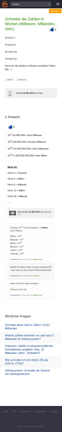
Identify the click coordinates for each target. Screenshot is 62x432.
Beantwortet (23, 212)
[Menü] (58, 4)
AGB (5, 411)
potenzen (22, 80)
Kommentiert (15, 259)
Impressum (26, 411)
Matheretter (37, 259)
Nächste (55, 11)
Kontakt (54, 411)
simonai (47, 212)
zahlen (9, 80)
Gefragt (19, 93)
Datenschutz (40, 411)
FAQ (14, 411)
